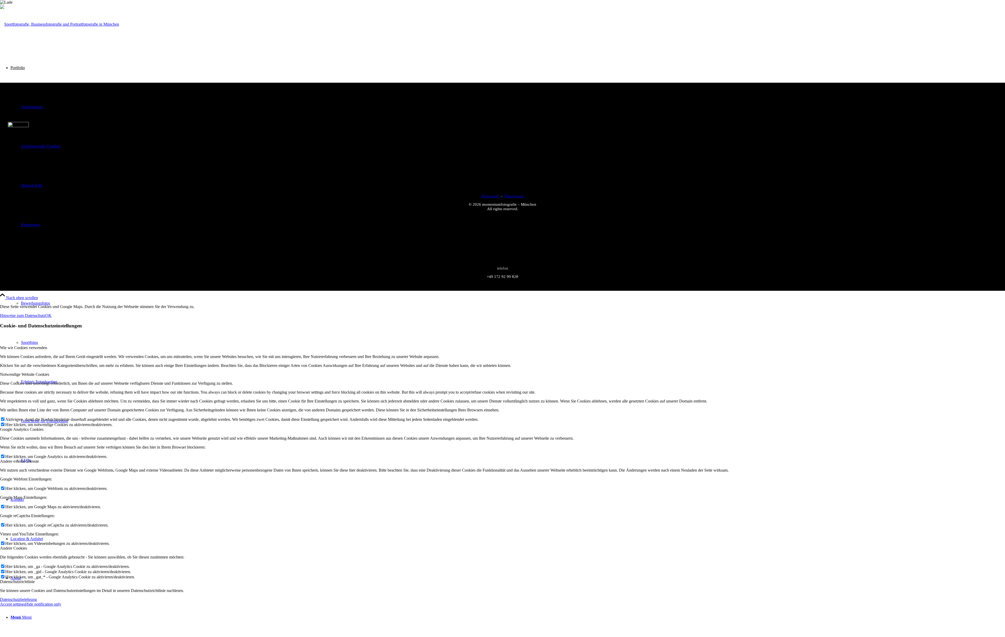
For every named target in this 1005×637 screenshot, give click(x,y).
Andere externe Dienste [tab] (19, 461)
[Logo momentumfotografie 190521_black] (59, 24)
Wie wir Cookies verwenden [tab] (23, 347)
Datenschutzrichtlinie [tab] (17, 581)
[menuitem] (513, 303)
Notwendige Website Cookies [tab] (24, 374)
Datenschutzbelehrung (18, 599)
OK (48, 315)
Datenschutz (514, 196)
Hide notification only (43, 604)
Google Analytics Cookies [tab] (21, 429)
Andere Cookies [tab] (13, 548)
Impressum (490, 196)
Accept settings (12, 604)
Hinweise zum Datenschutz (22, 315)
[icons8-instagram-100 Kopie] (18, 126)
